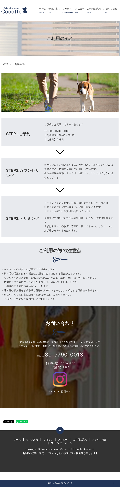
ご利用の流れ (94, 10)
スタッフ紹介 (110, 10)
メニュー (80, 10)
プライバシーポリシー (62, 443)
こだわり (67, 10)
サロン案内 (54, 10)
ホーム (42, 10)
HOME (4, 64)
